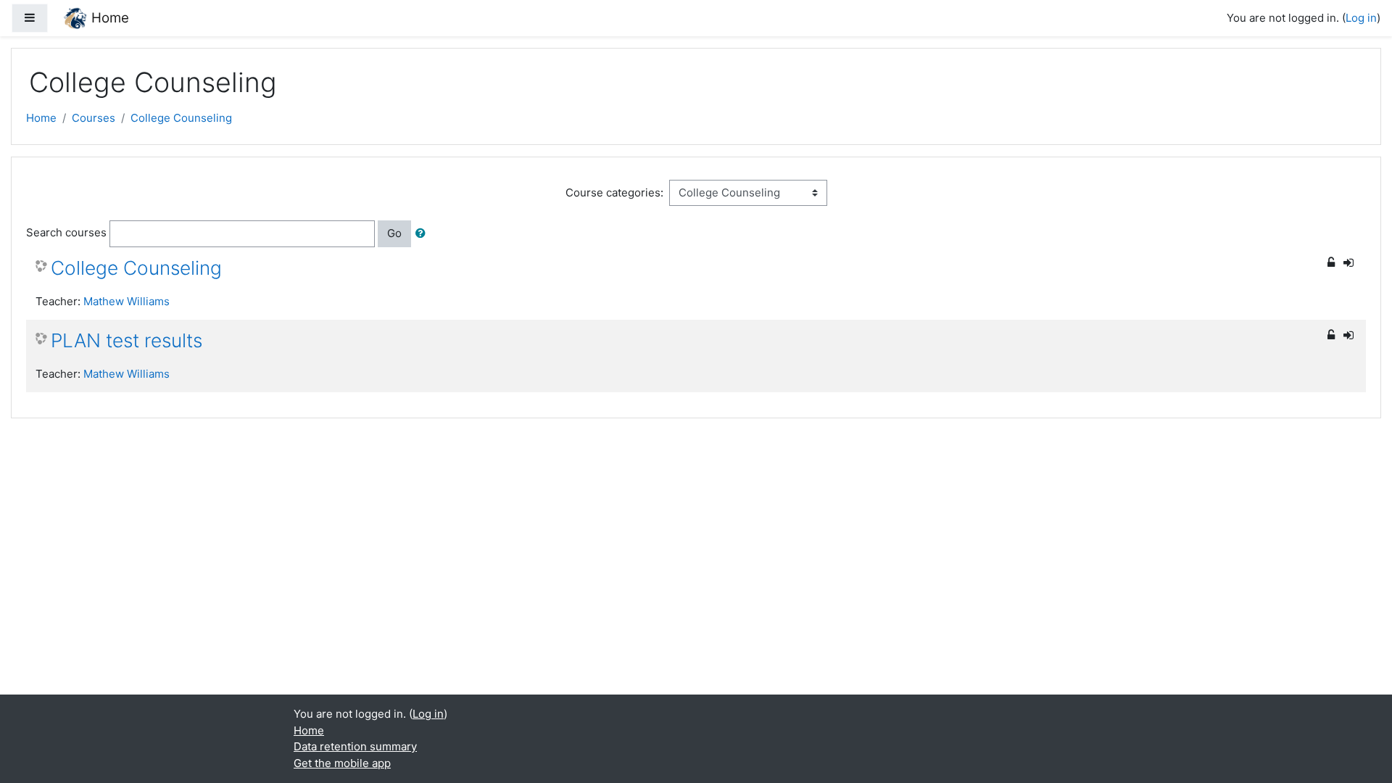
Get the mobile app (342, 763)
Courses (93, 118)
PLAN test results (126, 340)
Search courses (66, 232)
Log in (1361, 18)
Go (394, 233)
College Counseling (181, 118)
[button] (423, 234)
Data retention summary (355, 746)
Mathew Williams (126, 301)
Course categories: (614, 192)
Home (41, 118)
